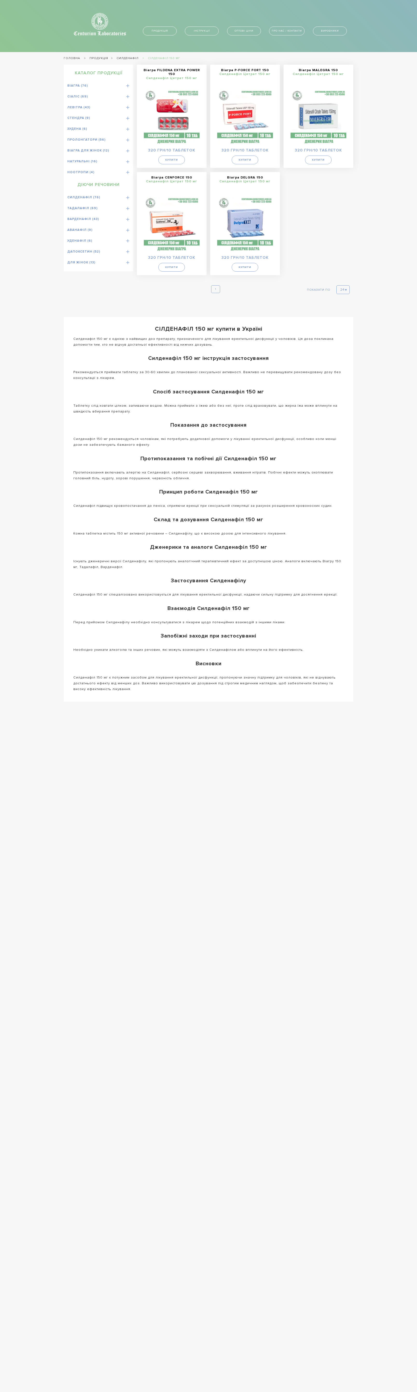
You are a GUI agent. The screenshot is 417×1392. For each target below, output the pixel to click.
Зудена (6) (77, 129)
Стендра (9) (78, 118)
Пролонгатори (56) (86, 140)
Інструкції (202, 30)
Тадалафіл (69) (82, 208)
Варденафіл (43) (83, 219)
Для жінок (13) (81, 262)
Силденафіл (128, 58)
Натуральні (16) (82, 161)
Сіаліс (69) (77, 96)
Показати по (318, 290)
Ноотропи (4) (80, 172)
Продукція (160, 30)
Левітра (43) (78, 107)
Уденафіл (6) (79, 241)
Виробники (330, 30)
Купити (171, 159)
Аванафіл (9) (79, 230)
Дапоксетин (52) (83, 252)
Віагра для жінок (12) (88, 150)
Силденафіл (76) (83, 197)
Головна (72, 58)
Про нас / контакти (287, 30)
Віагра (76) (77, 86)
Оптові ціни (244, 30)
